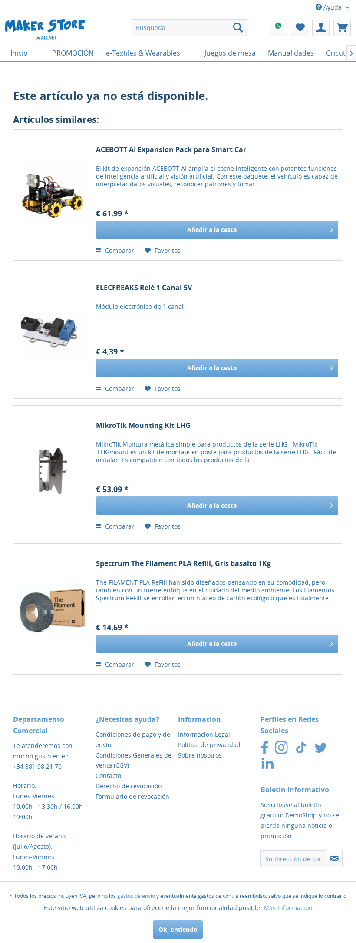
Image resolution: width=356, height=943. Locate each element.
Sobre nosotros (200, 755)
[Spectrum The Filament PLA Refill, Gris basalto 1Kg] (52, 609)
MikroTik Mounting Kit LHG (143, 425)
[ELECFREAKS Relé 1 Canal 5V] (52, 333)
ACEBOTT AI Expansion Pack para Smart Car (171, 149)
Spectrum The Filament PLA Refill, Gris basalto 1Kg (183, 563)
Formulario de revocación (132, 796)
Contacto (108, 775)
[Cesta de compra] (342, 27)
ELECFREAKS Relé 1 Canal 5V (144, 287)
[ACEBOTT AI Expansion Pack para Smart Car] (52, 195)
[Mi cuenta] (321, 27)
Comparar (118, 250)
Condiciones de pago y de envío (133, 739)
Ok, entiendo (178, 929)
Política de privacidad (209, 745)
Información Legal (204, 734)
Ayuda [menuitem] (332, 7)
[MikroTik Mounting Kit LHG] (52, 471)
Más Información (288, 907)
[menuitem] (189, 27)
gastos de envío (136, 896)
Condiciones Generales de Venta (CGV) (133, 760)
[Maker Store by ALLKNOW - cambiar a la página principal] (44, 29)
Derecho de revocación (129, 786)
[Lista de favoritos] (299, 27)
